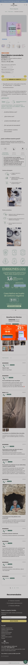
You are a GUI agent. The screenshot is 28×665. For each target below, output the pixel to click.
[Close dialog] (26, 325)
